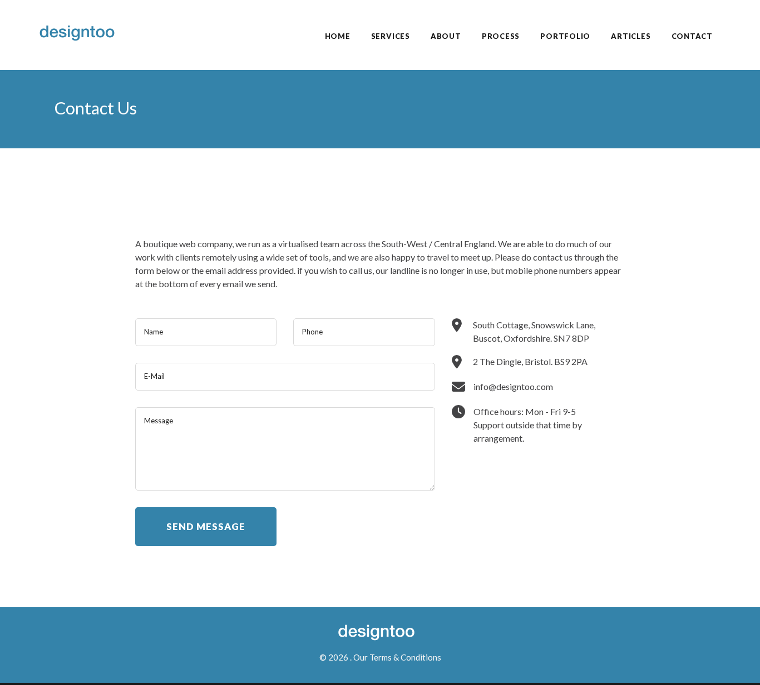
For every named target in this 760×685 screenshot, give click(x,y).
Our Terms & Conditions (397, 657)
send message (205, 526)
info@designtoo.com (513, 386)
